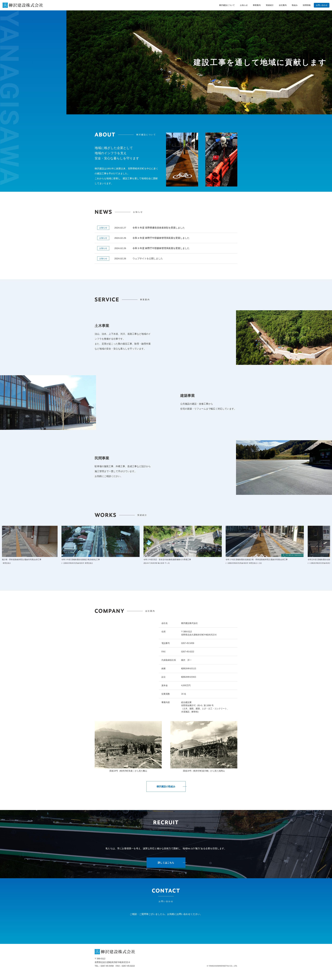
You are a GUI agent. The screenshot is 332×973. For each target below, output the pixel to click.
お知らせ (244, 5)
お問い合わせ (321, 5)
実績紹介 (270, 5)
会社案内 (283, 5)
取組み (295, 5)
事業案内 (257, 5)
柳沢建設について (227, 5)
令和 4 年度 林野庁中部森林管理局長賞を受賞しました (161, 238)
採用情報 (307, 5)
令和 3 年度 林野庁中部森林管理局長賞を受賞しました (161, 248)
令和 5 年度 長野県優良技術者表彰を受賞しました (159, 227)
